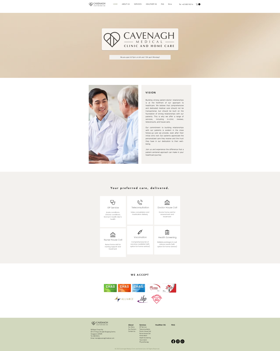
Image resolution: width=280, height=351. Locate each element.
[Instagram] (178, 341)
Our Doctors (132, 329)
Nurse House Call (145, 334)
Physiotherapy (144, 342)
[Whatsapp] (182, 341)
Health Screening (145, 338)
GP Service (143, 327)
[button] (198, 4)
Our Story (131, 327)
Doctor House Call (145, 331)
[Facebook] (173, 341)
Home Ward (143, 336)
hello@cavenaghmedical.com (104, 338)
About (130, 325)
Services (142, 325)
